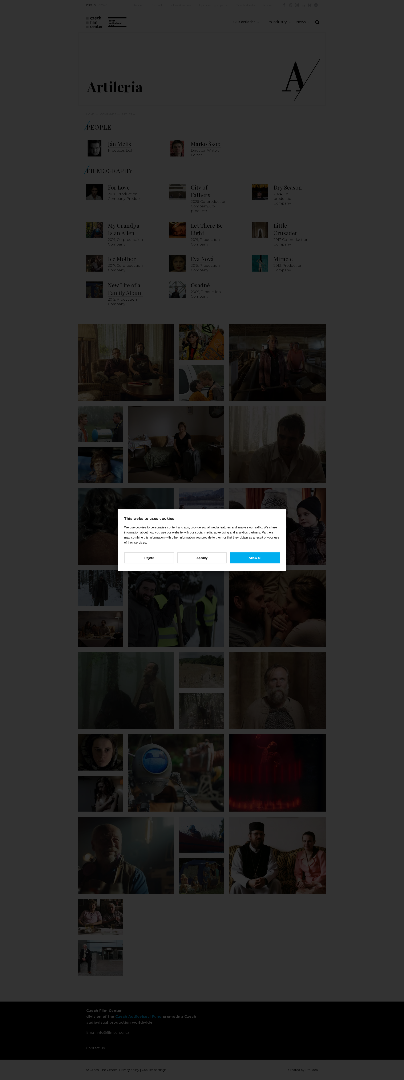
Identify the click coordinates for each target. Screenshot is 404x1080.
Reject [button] (149, 558)
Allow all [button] (255, 558)
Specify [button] (202, 558)
